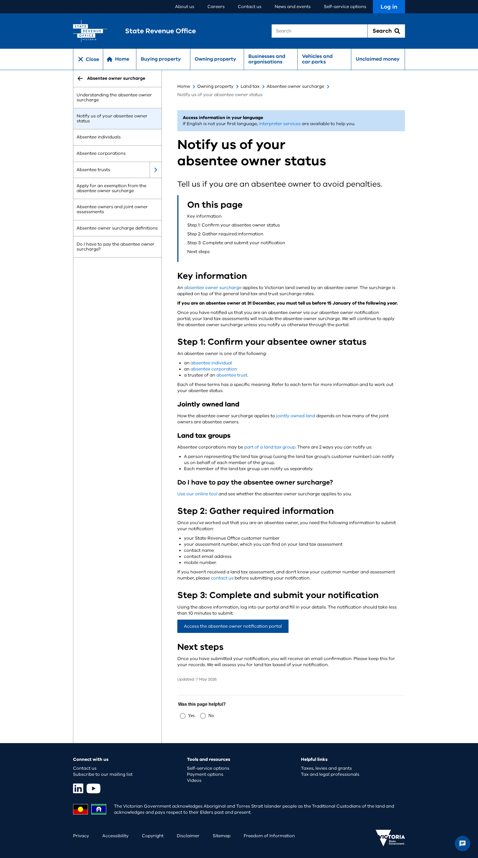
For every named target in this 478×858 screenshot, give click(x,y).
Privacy (81, 836)
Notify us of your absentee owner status (112, 118)
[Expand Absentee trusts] (156, 170)
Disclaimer (188, 836)
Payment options (205, 774)
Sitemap (221, 836)
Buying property (161, 59)
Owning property (215, 59)
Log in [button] (389, 7)
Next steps (198, 252)
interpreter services (280, 124)
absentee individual (211, 363)
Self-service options (345, 7)
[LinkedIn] (78, 788)
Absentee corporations (101, 153)
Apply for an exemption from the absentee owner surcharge (111, 188)
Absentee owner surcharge (295, 86)
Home (183, 86)
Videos (194, 780)
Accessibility (115, 836)
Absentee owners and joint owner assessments (112, 209)
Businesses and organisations (266, 59)
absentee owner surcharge (212, 288)
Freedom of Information (269, 836)
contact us (222, 578)
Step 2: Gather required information (225, 234)
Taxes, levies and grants (326, 768)
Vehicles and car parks (317, 59)
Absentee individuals (99, 137)
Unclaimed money (378, 59)
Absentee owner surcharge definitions (117, 228)
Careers (216, 7)
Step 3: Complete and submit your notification (236, 243)
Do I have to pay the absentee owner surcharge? (115, 246)
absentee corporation (214, 369)
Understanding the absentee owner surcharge (114, 97)
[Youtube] (93, 788)
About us (184, 7)
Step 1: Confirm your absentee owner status (233, 225)
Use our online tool (197, 494)
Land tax (250, 86)
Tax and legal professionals (330, 774)
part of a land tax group (269, 447)
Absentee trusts (93, 170)
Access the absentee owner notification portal (233, 626)
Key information (204, 216)
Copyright (152, 836)
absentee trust (231, 375)
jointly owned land (295, 416)
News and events (293, 7)
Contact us (249, 7)
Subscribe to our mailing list (103, 774)
